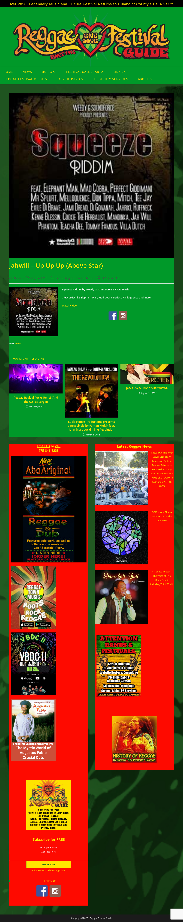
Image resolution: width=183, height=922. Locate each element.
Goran (18, 278)
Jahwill (19, 343)
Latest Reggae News (69, 278)
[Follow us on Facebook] (112, 315)
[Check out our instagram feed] (123, 315)
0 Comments (110, 278)
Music (90, 278)
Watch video (69, 305)
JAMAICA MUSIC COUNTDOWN (147, 388)
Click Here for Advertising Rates (48, 870)
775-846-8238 (49, 450)
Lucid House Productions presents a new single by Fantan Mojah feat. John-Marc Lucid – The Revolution (91, 426)
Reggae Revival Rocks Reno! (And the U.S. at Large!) (36, 399)
